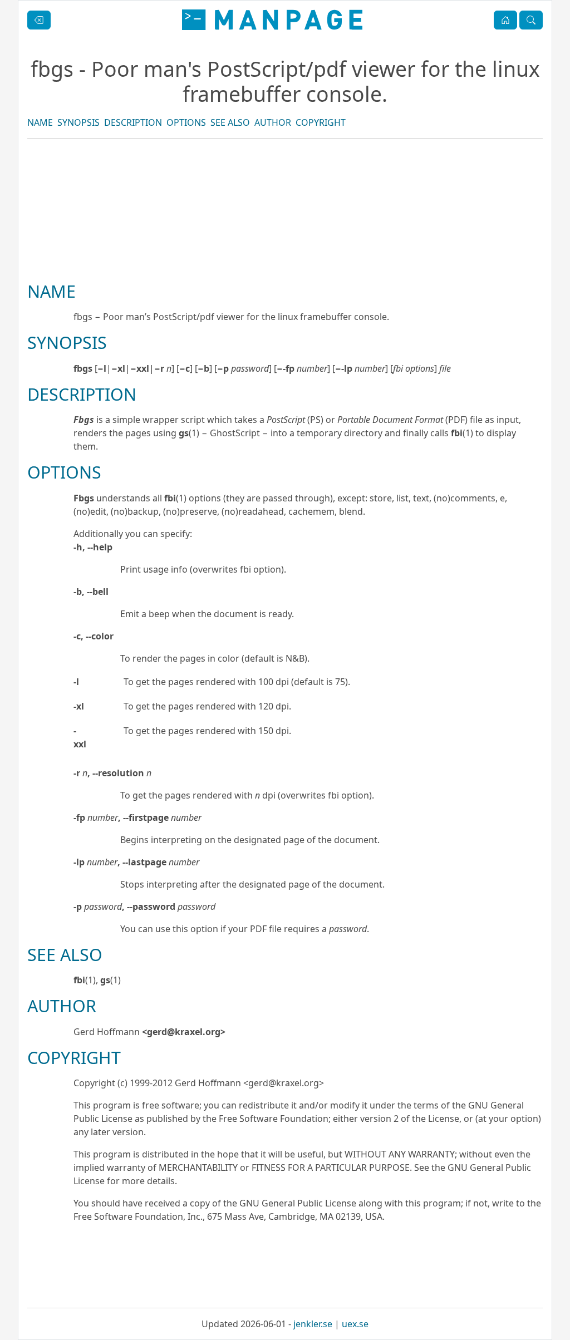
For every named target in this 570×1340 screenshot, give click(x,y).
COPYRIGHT (321, 122)
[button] (505, 20)
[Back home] (272, 19)
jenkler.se (312, 1324)
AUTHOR (272, 122)
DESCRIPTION (133, 122)
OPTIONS (186, 122)
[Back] (39, 20)
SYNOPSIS (78, 122)
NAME (40, 122)
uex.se (355, 1324)
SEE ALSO (230, 122)
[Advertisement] (285, 247)
